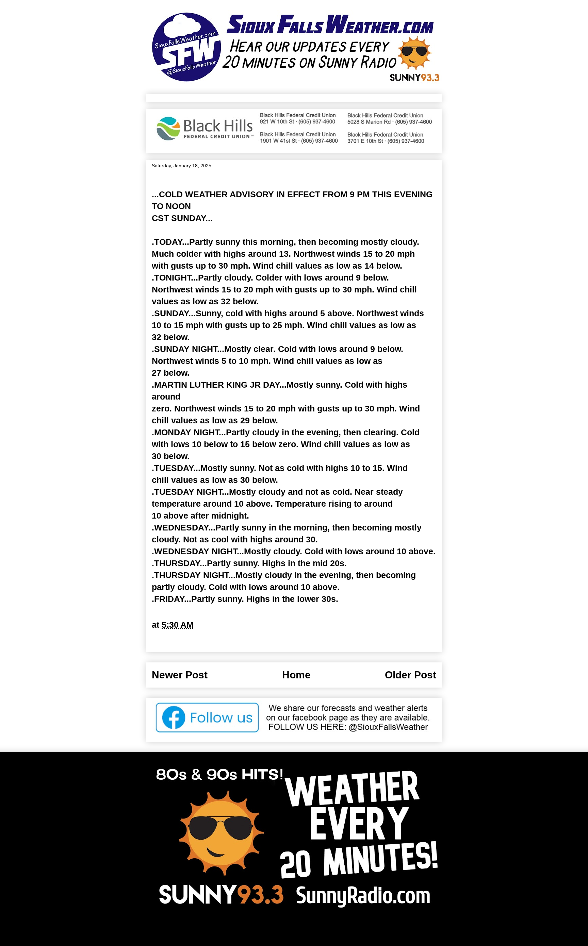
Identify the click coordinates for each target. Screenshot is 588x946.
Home (296, 674)
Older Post (410, 674)
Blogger (362, 929)
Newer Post (180, 674)
